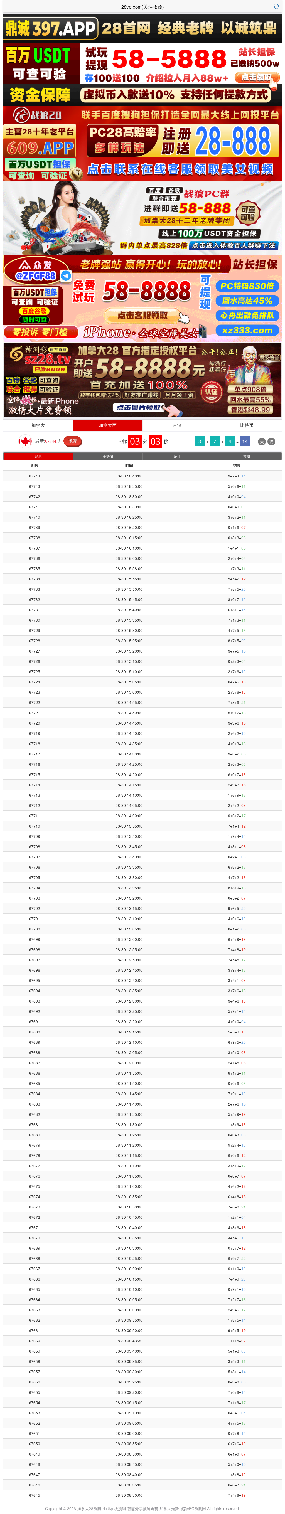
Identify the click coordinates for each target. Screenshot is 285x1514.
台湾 (177, 425)
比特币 (247, 425)
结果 (38, 456)
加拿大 (38, 425)
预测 (246, 456)
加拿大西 (108, 425)
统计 (177, 456)
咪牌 (72, 440)
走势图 (108, 456)
